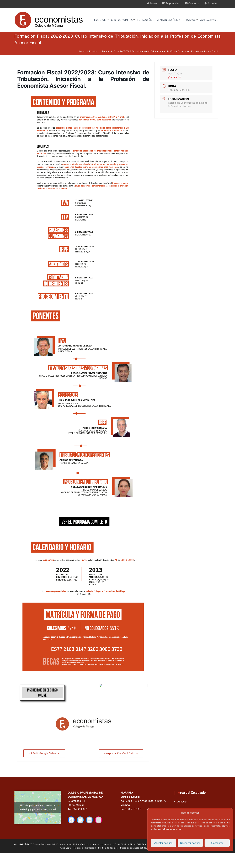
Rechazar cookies (190, 842)
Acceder (182, 801)
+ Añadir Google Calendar (44, 753)
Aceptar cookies (163, 842)
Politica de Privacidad (85, 848)
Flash (123, 844)
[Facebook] (71, 820)
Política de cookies (171, 829)
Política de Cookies (108, 848)
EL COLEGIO (99, 20)
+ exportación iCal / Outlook (121, 753)
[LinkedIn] (89, 820)
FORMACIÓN (144, 20)
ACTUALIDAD (208, 20)
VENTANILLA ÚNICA (168, 20)
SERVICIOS (189, 20)
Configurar (217, 842)
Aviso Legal (65, 848)
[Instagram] (98, 820)
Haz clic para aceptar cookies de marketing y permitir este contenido (38, 807)
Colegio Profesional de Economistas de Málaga (57, 844)
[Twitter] (80, 820)
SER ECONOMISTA (122, 20)
